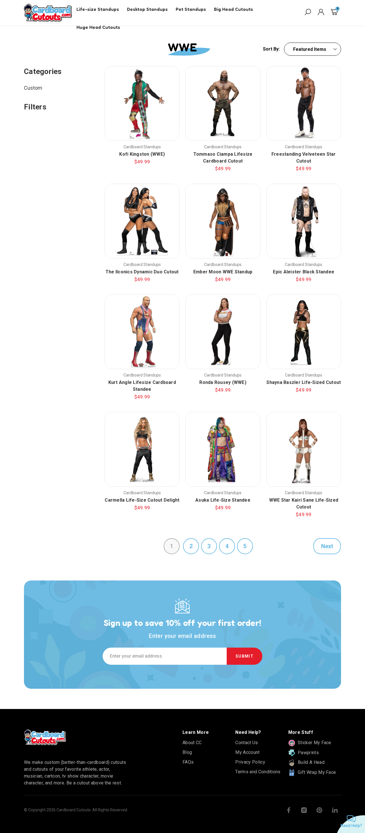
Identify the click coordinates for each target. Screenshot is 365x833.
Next (327, 546)
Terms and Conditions (257, 771)
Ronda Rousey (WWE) (222, 382)
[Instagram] (304, 810)
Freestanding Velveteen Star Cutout (303, 157)
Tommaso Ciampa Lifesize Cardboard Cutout (223, 157)
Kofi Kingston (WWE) (142, 154)
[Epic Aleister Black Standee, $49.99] (303, 221)
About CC (192, 742)
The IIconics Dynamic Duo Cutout (142, 272)
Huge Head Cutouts (98, 27)
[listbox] (312, 49)
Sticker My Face (314, 742)
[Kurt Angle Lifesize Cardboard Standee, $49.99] (142, 331)
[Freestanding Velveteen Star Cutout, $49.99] (303, 103)
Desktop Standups (147, 9)
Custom (33, 88)
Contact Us (246, 742)
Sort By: (271, 49)
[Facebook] (288, 810)
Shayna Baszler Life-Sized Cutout (303, 382)
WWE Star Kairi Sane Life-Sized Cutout (303, 503)
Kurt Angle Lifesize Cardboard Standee (142, 386)
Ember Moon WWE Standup (223, 272)
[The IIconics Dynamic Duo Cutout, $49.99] (142, 221)
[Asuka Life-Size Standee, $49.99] (222, 449)
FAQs (188, 762)
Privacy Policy (250, 762)
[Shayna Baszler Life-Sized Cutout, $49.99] (303, 331)
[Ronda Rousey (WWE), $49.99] (222, 331)
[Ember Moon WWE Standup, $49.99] (222, 221)
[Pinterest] (319, 810)
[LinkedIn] (334, 810)
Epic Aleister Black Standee (303, 272)
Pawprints (308, 752)
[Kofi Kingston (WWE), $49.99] (142, 103)
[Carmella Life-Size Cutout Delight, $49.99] (142, 449)
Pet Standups (191, 9)
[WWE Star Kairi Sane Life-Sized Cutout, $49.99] (303, 449)
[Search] (307, 13)
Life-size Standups (97, 9)
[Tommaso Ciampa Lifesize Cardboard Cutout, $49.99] (222, 103)
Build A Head (311, 762)
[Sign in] (321, 13)
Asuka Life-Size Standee (222, 500)
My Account (247, 752)
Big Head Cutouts (233, 9)
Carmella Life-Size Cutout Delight (142, 500)
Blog (187, 752)
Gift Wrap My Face (316, 772)
